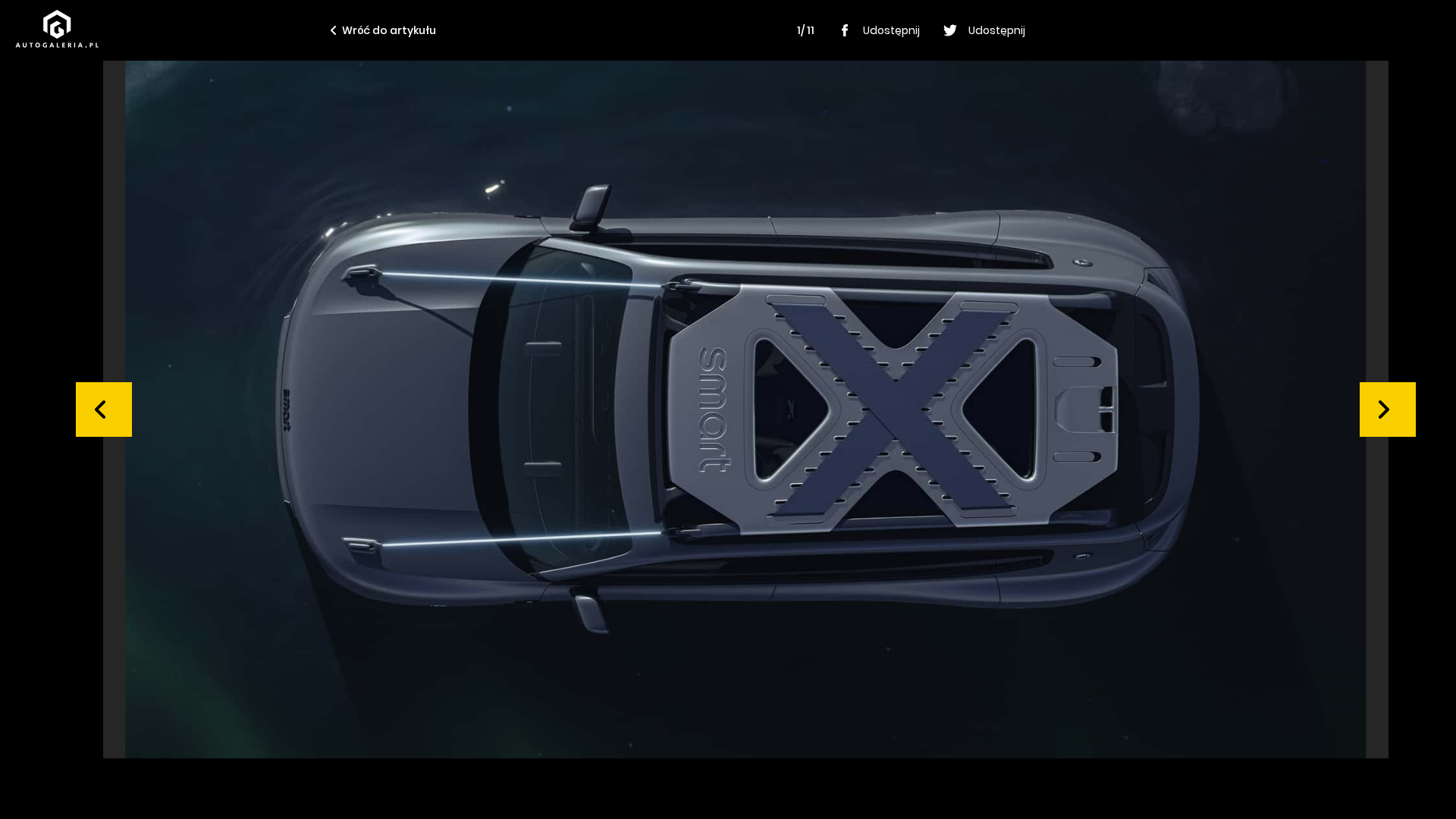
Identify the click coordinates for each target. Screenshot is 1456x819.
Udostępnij (891, 30)
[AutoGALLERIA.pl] (57, 29)
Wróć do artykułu (389, 30)
